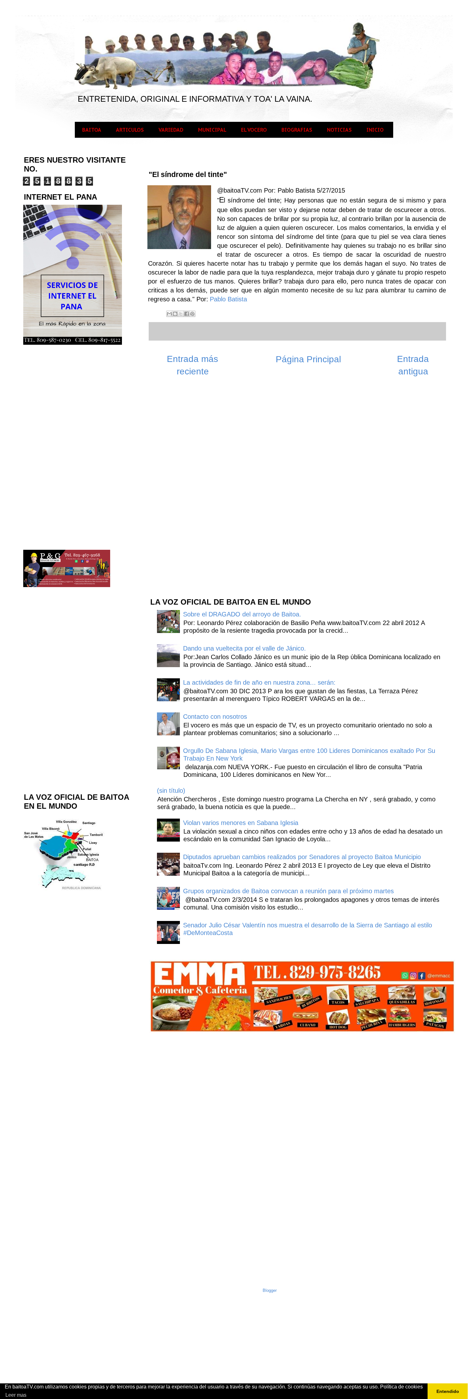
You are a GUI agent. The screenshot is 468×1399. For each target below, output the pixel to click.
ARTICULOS (130, 130)
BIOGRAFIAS (296, 130)
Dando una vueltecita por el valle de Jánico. (244, 648)
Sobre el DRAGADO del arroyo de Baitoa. (242, 614)
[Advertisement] (197, 490)
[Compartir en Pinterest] (192, 314)
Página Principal (308, 359)
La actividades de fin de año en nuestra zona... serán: (259, 682)
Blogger (270, 1290)
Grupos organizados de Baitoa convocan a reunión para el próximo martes (288, 891)
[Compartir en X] (181, 314)
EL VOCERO (254, 130)
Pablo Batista (228, 299)
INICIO (375, 130)
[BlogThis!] (175, 314)
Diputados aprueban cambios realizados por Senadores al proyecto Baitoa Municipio (302, 856)
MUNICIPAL (212, 130)
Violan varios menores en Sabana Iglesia (240, 822)
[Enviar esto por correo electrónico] (169, 314)
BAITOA (91, 130)
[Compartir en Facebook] (186, 314)
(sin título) (171, 790)
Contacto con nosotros (215, 716)
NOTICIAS (339, 130)
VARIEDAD (171, 130)
